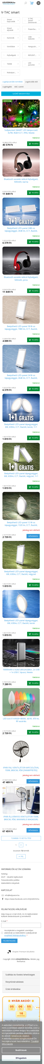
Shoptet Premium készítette (23, 951)
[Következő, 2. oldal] (21, 845)
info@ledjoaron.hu (12, 895)
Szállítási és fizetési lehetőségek (20, 974)
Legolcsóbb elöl (31, 82)
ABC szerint (19, 87)
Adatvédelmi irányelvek (10, 883)
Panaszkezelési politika (10, 880)
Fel (22, 856)
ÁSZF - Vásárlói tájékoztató (12, 877)
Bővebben (33, 536)
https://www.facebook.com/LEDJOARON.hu (22, 899)
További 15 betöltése (21, 838)
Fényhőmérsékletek (15, 982)
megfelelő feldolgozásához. (15, 935)
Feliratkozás (9, 941)
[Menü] (38, 3)
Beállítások (21, 1050)
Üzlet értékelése (13, 989)
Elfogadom (21, 1058)
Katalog (4, 874)
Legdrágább (7, 87)
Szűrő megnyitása (21, 94)
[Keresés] (25, 3)
